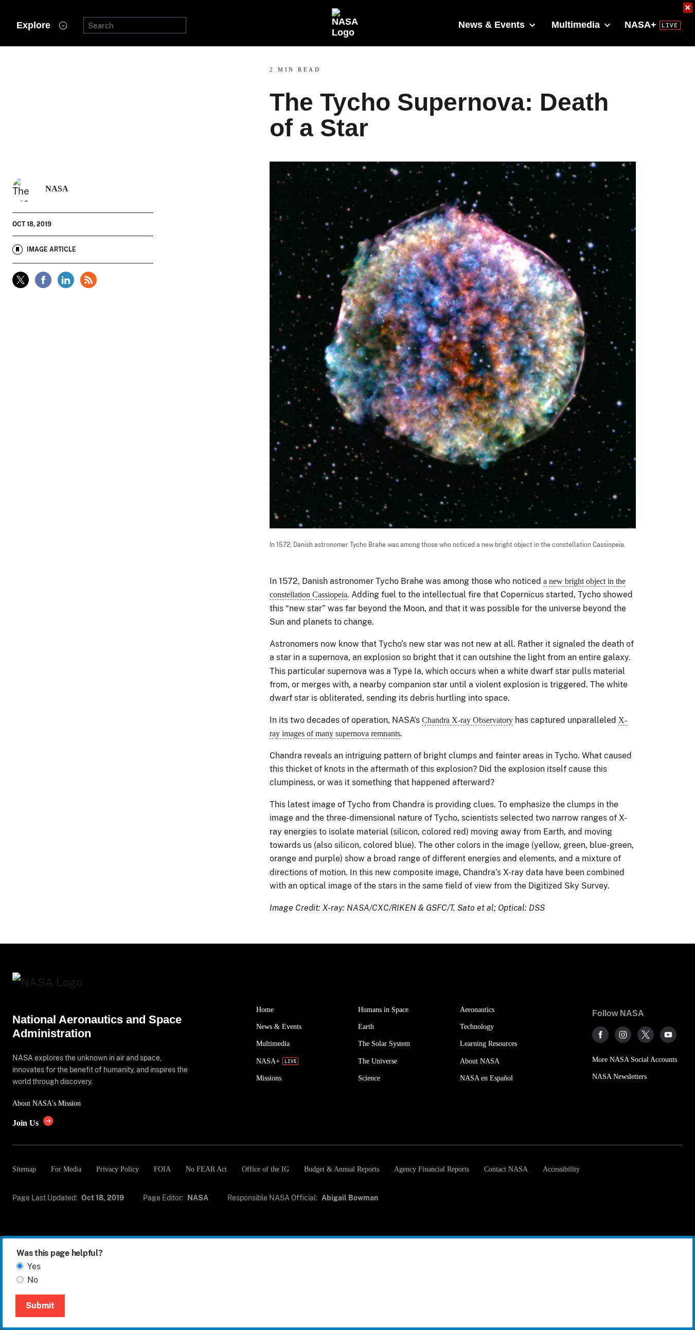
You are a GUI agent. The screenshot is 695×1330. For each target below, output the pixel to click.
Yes (34, 1266)
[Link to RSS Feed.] (88, 280)
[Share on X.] (20, 280)
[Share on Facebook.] (43, 280)
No (32, 1280)
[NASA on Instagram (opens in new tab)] (623, 1034)
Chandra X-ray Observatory (467, 720)
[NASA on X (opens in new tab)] (645, 1034)
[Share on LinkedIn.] (66, 280)
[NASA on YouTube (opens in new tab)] (668, 1034)
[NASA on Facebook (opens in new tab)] (600, 1034)
